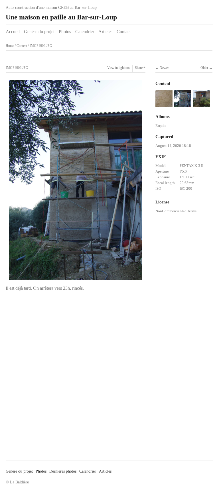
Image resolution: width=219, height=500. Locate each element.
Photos (65, 31)
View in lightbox (118, 68)
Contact (124, 31)
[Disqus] (75, 379)
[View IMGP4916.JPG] (164, 104)
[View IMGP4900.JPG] (201, 104)
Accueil (13, 31)
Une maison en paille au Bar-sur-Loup (61, 17)
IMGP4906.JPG (41, 46)
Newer (164, 68)
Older (204, 68)
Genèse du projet (39, 31)
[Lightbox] (75, 280)
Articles (105, 31)
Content (22, 46)
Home (10, 46)
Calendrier (84, 31)
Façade (160, 126)
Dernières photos (62, 471)
